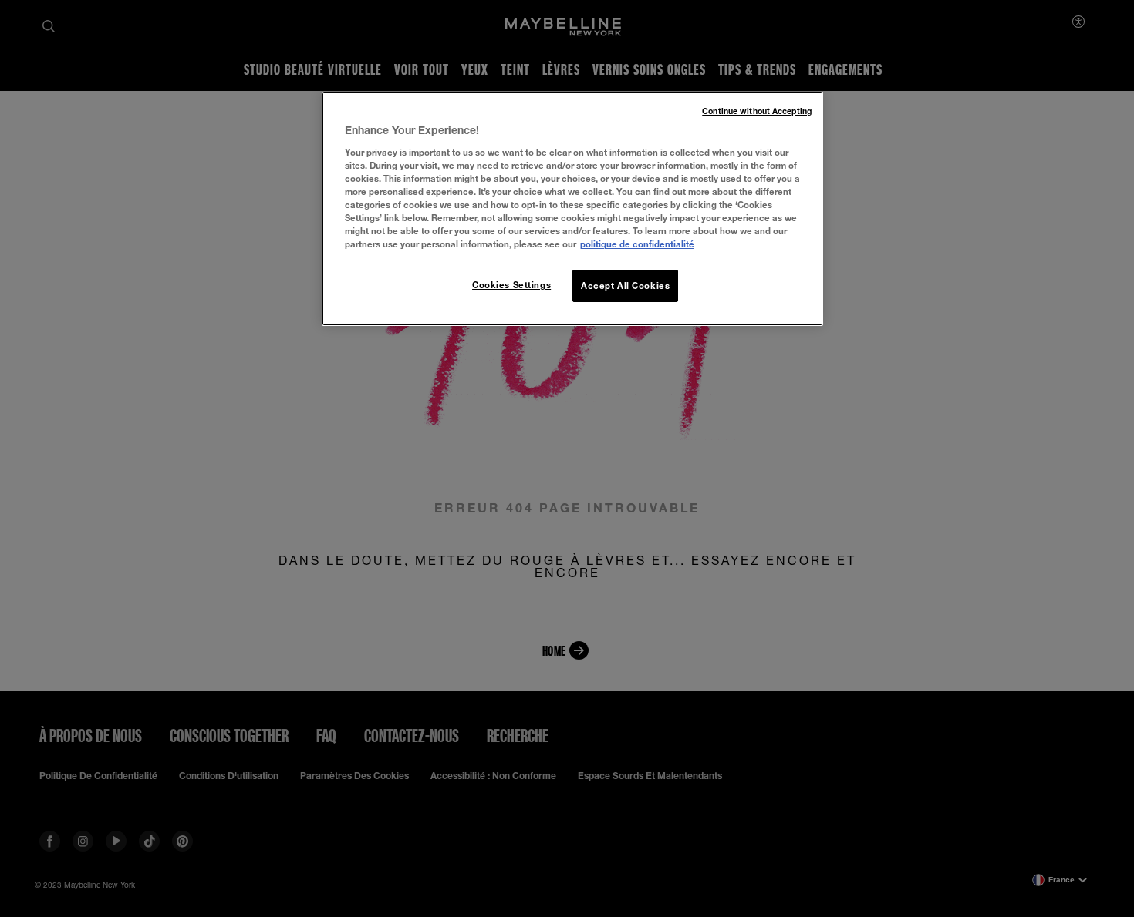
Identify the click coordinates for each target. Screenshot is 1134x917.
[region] (572, 209)
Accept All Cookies (625, 285)
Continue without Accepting (757, 111)
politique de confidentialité (637, 244)
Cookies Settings (511, 285)
